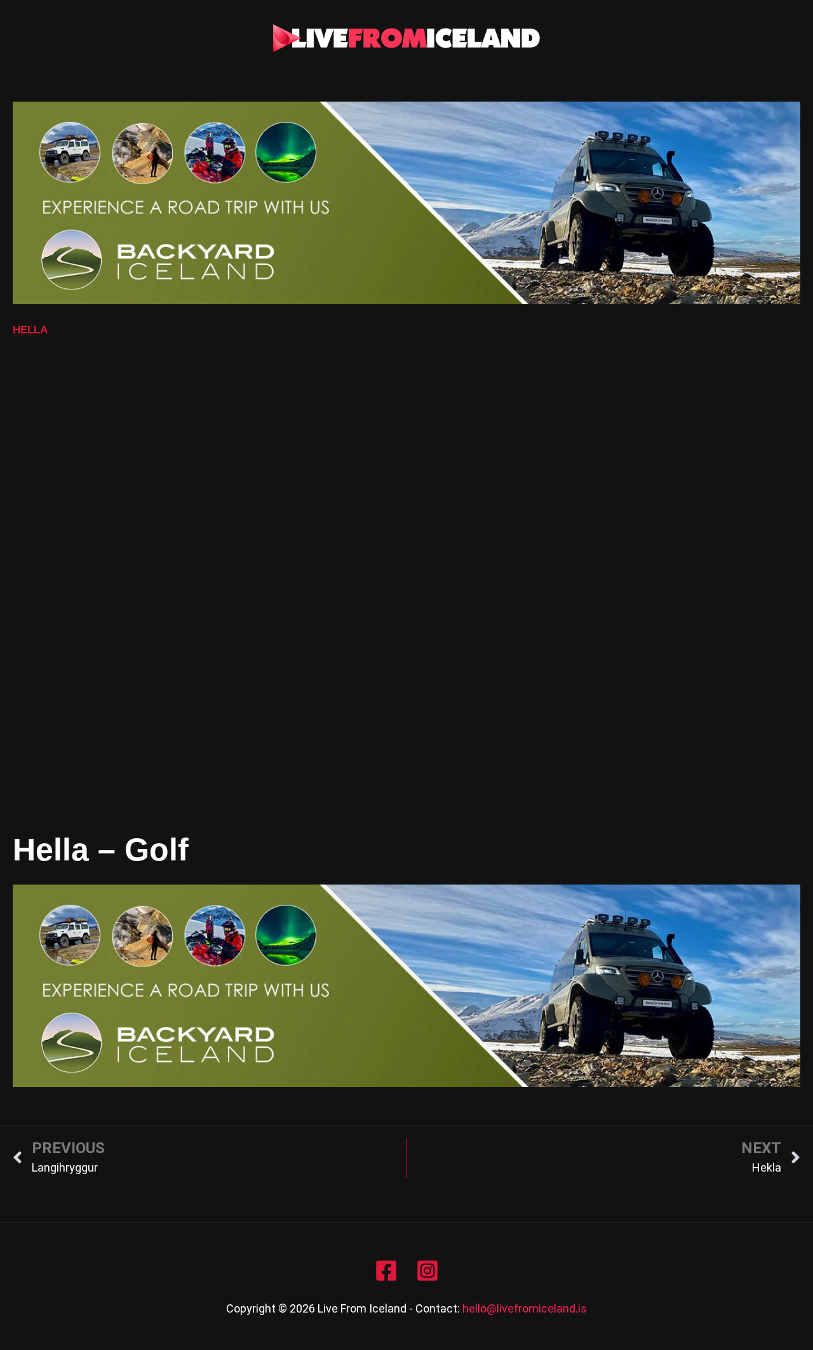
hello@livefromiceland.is (524, 1308)
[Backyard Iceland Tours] (406, 201)
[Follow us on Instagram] (427, 1270)
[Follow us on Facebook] (386, 1270)
